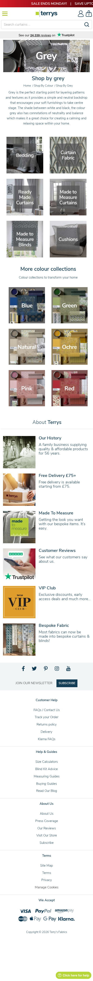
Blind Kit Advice (46, 769)
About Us (46, 813)
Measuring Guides (46, 776)
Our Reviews (46, 828)
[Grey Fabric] (68, 155)
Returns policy (47, 724)
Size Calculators (46, 762)
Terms (46, 873)
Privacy (46, 880)
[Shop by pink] (27, 388)
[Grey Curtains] (24, 197)
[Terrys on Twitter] (34, 670)
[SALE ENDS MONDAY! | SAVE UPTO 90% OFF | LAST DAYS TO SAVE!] (46, 3)
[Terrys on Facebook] (23, 670)
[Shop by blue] (27, 305)
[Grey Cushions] (68, 239)
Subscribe (47, 843)
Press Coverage (46, 821)
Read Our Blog (46, 791)
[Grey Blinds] (24, 239)
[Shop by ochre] (69, 346)
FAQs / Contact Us (47, 710)
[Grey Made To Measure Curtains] (68, 197)
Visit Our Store (46, 835)
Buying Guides (46, 784)
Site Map (46, 865)
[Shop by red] (69, 388)
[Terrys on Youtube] (68, 670)
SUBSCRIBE (67, 683)
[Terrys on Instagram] (57, 670)
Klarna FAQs (46, 739)
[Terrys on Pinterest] (46, 670)
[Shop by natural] (27, 346)
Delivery (46, 732)
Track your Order (46, 717)
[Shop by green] (69, 305)
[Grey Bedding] (24, 155)
